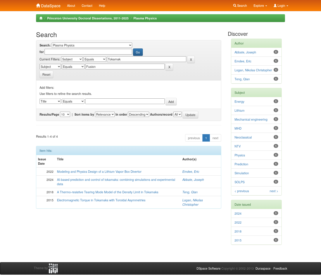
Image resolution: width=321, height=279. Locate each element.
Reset (46, 74)
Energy (239, 101)
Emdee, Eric (190, 171)
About (71, 5)
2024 (238, 213)
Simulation (242, 173)
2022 (238, 222)
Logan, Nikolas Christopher (192, 202)
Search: (45, 45)
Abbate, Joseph (193, 179)
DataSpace (50, 5)
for (42, 52)
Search (241, 5)
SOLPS (240, 182)
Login (281, 5)
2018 (238, 231)
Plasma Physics (145, 18)
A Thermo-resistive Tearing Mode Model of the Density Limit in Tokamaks (107, 192)
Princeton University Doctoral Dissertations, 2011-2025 (88, 18)
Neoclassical (243, 137)
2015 (238, 240)
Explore (259, 5)
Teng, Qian (190, 192)
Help (102, 5)
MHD (238, 128)
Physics (240, 155)
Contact (87, 5)
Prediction (241, 164)
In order (121, 114)
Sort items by (84, 114)
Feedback (280, 268)
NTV (238, 146)
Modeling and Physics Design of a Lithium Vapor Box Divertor (99, 171)
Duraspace (263, 268)
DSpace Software (209, 268)
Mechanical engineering (251, 119)
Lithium (240, 110)
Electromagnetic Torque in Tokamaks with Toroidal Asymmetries (101, 200)
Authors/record (161, 114)
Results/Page (49, 114)
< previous (242, 191)
